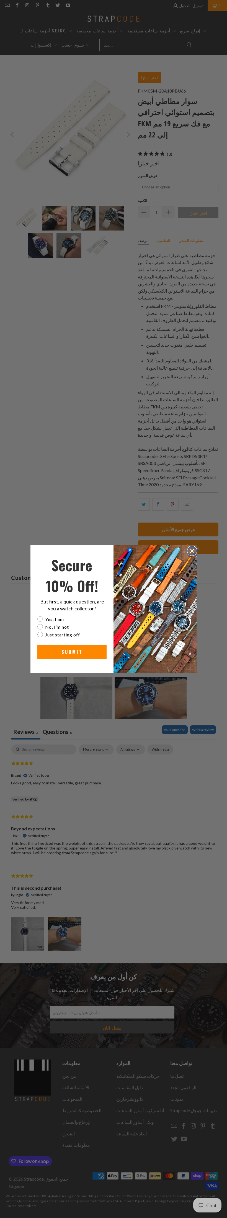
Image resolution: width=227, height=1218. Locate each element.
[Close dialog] (192, 550)
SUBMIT (72, 652)
